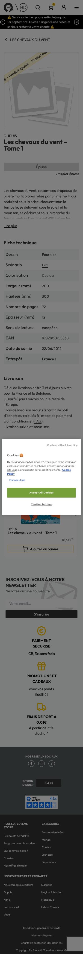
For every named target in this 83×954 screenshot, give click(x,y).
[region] (41, 477)
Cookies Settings (41, 504)
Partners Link (17, 479)
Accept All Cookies (41, 492)
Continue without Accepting (62, 445)
